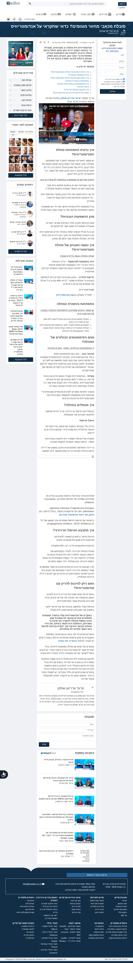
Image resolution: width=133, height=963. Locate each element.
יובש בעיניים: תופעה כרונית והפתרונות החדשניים (17, 270)
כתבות (54, 14)
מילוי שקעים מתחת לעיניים (116, 932)
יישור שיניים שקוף (50, 915)
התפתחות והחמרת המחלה (77, 81)
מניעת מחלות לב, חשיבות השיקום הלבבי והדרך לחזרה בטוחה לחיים (16, 316)
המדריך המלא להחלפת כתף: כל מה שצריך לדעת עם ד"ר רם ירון (16, 285)
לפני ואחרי (86, 14)
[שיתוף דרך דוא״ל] (41, 42)
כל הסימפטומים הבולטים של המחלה (73, 84)
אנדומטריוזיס (63, 295)
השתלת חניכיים (51, 918)
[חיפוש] (30, 4)
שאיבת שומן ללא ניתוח (25, 912)
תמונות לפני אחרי (97, 903)
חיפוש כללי (122, 912)
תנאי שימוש (122, 903)
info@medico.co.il (32, 884)
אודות (124, 901)
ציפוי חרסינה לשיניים (22, 110)
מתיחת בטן (29, 909)
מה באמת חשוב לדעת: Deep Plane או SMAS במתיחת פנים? (16, 330)
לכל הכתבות (20, 359)
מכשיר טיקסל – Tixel (72, 929)
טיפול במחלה (83, 87)
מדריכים (103, 14)
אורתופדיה (30, 938)
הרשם (122, 4)
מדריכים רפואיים (97, 906)
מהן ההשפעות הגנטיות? (78, 75)
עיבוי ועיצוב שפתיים (119, 935)
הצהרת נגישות (121, 906)
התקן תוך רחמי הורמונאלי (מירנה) (76, 514)
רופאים (69, 14)
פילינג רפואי (26, 90)
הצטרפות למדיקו (120, 909)
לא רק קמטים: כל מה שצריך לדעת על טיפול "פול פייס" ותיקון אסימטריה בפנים (16, 347)
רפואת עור (30, 932)
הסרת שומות (99, 932)
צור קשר (124, 915)
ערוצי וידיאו (99, 909)
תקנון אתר (108, 79)
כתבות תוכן (99, 912)
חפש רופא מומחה (97, 901)
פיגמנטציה (99, 926)
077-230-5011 (112, 51)
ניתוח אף (30, 901)
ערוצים (40, 14)
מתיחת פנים (26, 95)
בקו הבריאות (76, 901)
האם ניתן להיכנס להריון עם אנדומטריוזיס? (71, 93)
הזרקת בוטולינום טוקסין (118, 938)
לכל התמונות (21, 175)
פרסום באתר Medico (97, 875)
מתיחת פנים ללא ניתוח (118, 926)
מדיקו (119, 14)
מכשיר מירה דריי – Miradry (70, 941)
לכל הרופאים (21, 251)
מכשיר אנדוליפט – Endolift (70, 926)
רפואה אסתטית (28, 929)
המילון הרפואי (75, 903)
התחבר (121, 7)
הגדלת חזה (26, 80)
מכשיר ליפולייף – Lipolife (71, 938)
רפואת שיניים (29, 935)
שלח (44, 744)
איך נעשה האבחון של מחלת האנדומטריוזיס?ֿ (70, 78)
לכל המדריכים (20, 115)
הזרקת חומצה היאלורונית (117, 929)
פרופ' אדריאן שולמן (108, 31)
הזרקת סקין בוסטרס (22, 85)
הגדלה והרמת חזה (27, 906)
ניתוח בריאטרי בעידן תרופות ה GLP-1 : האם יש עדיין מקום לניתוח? (16, 300)
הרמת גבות (26, 105)
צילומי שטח (76, 909)
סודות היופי (76, 906)
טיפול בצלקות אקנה (96, 935)
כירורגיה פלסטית (27, 926)
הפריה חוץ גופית (67, 641)
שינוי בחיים (76, 912)
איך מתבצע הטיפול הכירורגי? (76, 90)
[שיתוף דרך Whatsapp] (44, 42)
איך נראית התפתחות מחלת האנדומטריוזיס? (70, 72)
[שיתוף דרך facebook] (48, 42)
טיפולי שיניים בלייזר (49, 906)
